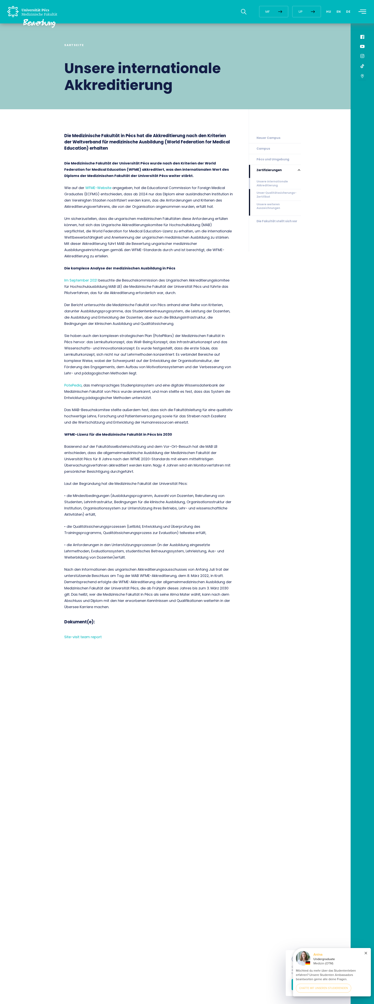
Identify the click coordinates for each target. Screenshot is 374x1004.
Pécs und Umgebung (273, 159)
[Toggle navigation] (362, 12)
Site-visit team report (83, 636)
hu (328, 11)
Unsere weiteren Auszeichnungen (268, 206)
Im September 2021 (80, 280)
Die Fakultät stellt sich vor (277, 221)
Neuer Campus (268, 138)
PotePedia (73, 385)
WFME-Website (98, 187)
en (339, 11)
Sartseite (74, 45)
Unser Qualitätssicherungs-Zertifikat (276, 195)
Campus (263, 149)
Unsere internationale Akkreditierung (272, 183)
